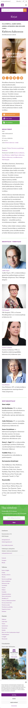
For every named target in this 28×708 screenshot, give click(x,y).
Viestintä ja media (6, 605)
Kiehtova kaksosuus (7, 157)
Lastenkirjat (4, 585)
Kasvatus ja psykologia (18, 148)
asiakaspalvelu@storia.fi (7, 553)
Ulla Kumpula (5, 159)
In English (4, 636)
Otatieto (4, 587)
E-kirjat (9, 148)
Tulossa (3, 623)
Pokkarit (4, 589)
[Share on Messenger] (14, 77)
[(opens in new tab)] (14, 664)
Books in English (5, 570)
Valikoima (4, 619)
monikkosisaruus (17, 157)
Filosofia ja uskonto (6, 574)
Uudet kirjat (4, 621)
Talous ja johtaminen (6, 596)
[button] (26, 682)
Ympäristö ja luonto (6, 609)
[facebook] (23, 1)
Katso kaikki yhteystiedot (7, 545)
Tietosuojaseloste (14, 705)
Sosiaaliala (4, 592)
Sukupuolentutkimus (6, 594)
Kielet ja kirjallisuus (6, 581)
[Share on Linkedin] (10, 77)
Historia (3, 577)
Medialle (4, 630)
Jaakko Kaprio (14, 155)
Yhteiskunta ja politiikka (7, 607)
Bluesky (3, 562)
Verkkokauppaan (5, 634)
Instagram (4, 560)
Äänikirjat (4, 150)
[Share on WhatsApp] (18, 77)
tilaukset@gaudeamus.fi (7, 542)
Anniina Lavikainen (19, 153)
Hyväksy (14, 695)
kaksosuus (21, 155)
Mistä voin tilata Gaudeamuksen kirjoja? (11, 632)
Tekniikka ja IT (5, 598)
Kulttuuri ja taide (5, 583)
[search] (25, 10)
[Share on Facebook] (3, 77)
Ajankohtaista (5, 626)
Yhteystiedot (4, 639)
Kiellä (14, 698)
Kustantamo (4, 628)
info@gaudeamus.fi (5, 1)
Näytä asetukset (14, 702)
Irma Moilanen (6, 155)
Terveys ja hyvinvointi (7, 602)
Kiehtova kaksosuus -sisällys (11, 142)
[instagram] (26, 1)
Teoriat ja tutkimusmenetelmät (9, 600)
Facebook (4, 558)
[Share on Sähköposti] (21, 77)
